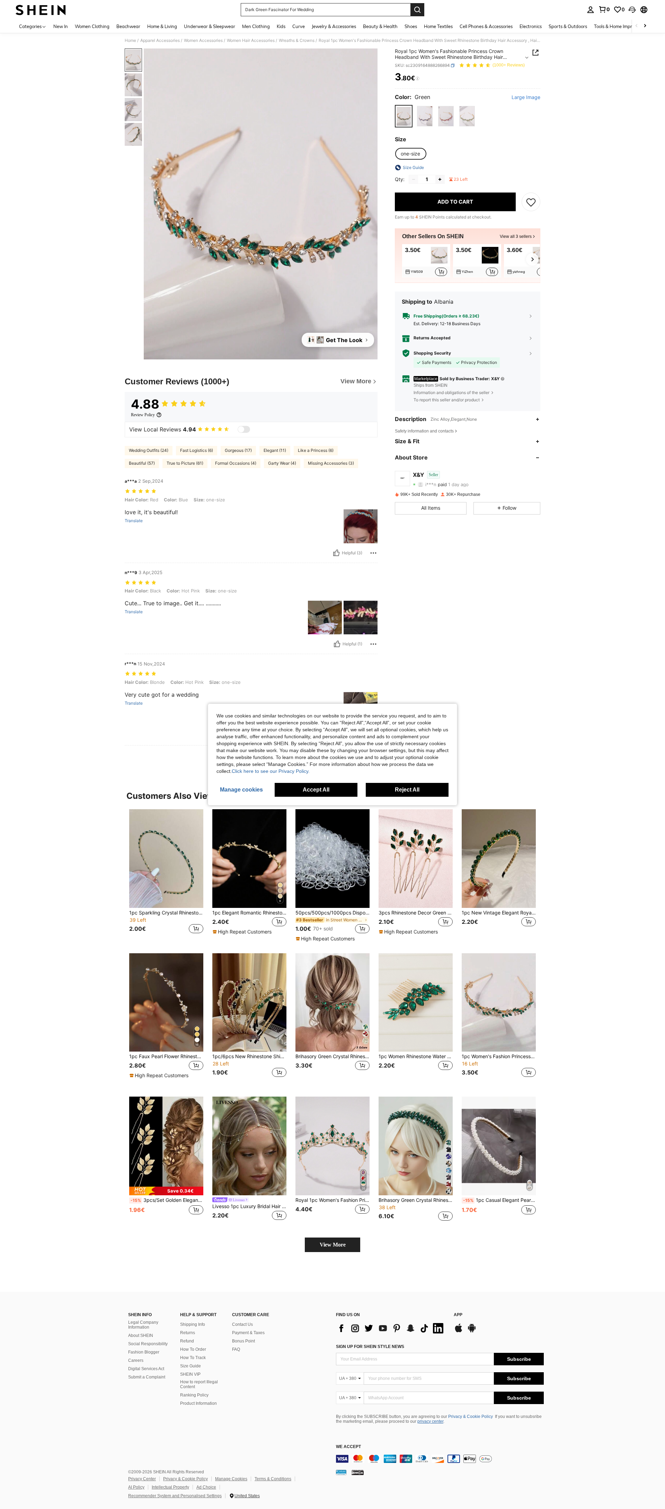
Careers (135, 1360)
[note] (243, 931)
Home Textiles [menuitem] (438, 26)
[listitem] (426, 260)
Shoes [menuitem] (411, 26)
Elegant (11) (275, 450)
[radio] (404, 116)
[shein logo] (41, 9)
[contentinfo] (440, 1459)
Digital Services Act (146, 1368)
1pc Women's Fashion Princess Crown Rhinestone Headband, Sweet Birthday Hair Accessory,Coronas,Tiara (499, 1056)
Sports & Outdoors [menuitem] (568, 26)
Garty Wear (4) (282, 463)
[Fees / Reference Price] (417, 78)
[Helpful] (336, 553)
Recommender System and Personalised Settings (175, 1495)
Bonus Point (243, 1341)
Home (130, 40)
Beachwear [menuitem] (128, 26)
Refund (187, 1341)
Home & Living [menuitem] (162, 26)
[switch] (244, 429)
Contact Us (242, 1324)
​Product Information (198, 1403)
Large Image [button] (526, 97)
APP (458, 1315)
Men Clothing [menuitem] (256, 26)
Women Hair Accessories (251, 40)
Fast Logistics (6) (196, 450)
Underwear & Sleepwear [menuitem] (209, 26)
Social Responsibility (148, 1343)
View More (333, 1245)
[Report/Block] (373, 553)
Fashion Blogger (143, 1352)
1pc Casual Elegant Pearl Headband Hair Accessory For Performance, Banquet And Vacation (499, 1200)
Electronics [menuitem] (531, 26)
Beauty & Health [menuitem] (380, 26)
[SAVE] (531, 202)
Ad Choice (206, 1487)
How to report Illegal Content (199, 1384)
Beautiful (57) (142, 463)
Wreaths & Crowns (296, 40)
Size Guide (190, 1366)
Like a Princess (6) (316, 450)
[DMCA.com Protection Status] (358, 1472)
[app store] (458, 1331)
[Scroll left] (636, 26)
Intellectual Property (170, 1487)
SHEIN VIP (190, 1374)
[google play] (472, 1331)
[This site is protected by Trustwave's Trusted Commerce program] (341, 1472)
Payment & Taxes (248, 1332)
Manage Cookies (231, 1478)
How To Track (193, 1357)
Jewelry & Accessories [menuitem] (334, 26)
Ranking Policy (194, 1395)
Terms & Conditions (273, 1478)
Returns (187, 1332)
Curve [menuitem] (298, 26)
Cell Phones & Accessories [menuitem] (486, 26)
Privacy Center (142, 1478)
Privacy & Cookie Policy (470, 1416)
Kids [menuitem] (281, 26)
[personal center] (590, 10)
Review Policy (143, 414)
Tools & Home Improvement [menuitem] (622, 26)
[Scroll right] (644, 26)
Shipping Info (192, 1324)
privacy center (430, 1421)
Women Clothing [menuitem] (92, 26)
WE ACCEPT (348, 1447)
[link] (604, 9)
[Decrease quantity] (413, 179)
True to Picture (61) (185, 463)
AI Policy (136, 1487)
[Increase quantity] (439, 179)
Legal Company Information (143, 1325)
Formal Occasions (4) (235, 463)
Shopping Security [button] (432, 353)
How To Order (193, 1349)
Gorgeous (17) (238, 450)
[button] (632, 10)
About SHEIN (140, 1335)
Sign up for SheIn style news (370, 1346)
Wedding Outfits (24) (148, 450)
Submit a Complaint (146, 1377)
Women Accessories (203, 40)
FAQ (236, 1349)
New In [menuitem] (60, 26)
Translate (134, 520)
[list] (391, 1328)
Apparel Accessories (160, 40)
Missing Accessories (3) (331, 463)
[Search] (417, 9)
